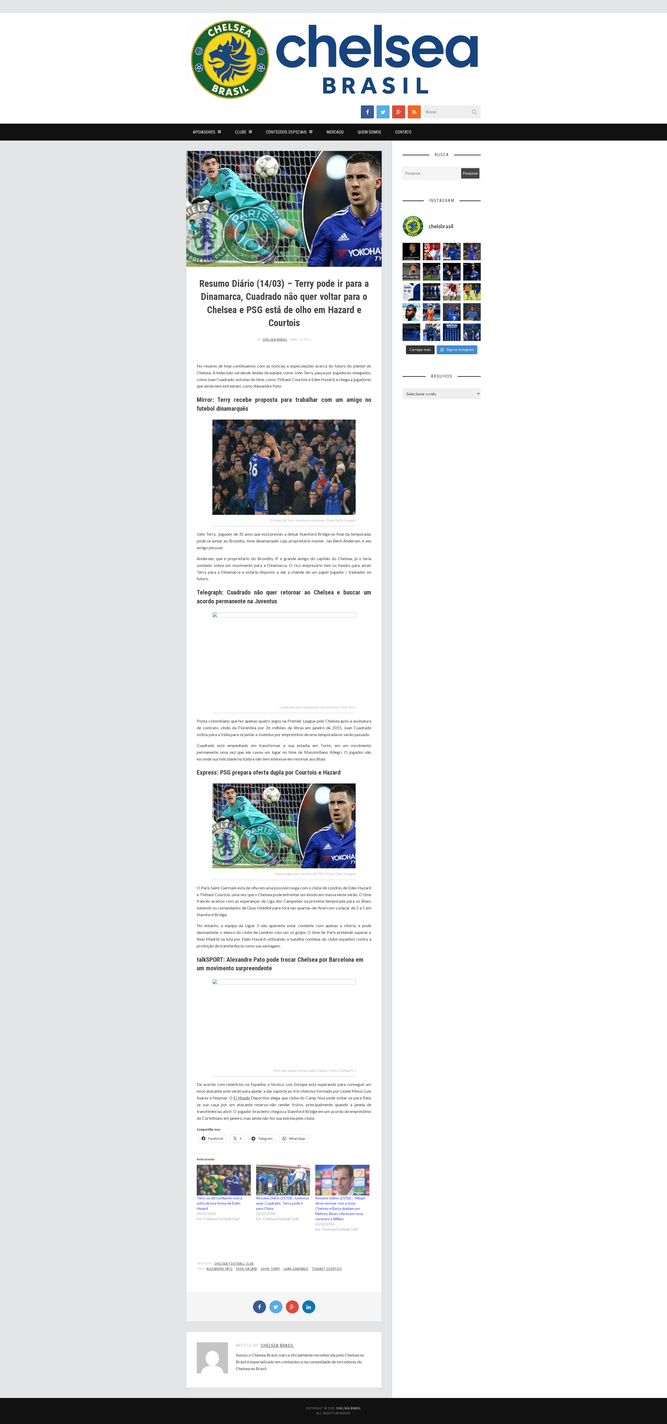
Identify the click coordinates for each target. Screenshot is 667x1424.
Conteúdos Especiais (286, 132)
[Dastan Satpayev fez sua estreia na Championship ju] (452, 292)
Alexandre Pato (220, 1269)
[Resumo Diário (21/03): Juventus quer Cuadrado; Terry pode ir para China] (283, 1180)
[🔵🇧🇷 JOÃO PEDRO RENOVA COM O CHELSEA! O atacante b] (452, 312)
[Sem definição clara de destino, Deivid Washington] (432, 332)
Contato (403, 132)
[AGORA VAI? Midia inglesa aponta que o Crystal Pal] (411, 332)
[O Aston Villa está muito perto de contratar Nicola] (452, 252)
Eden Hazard (246, 1269)
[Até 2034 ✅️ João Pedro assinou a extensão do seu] (472, 312)
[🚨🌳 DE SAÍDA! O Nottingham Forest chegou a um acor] (411, 272)
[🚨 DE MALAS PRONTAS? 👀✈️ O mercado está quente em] (432, 292)
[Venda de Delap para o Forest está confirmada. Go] (411, 252)
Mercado (335, 132)
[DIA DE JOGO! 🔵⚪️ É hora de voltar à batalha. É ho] (411, 292)
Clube (240, 132)
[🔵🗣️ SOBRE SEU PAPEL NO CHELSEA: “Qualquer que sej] (472, 332)
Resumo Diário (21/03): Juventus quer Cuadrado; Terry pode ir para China (282, 1203)
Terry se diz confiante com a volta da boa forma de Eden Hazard (219, 1203)
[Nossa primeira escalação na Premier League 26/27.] (472, 272)
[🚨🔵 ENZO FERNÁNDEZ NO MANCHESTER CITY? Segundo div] (472, 252)
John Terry (270, 1269)
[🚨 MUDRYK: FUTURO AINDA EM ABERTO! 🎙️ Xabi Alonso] (472, 292)
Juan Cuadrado (295, 1269)
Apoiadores (204, 132)
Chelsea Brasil (275, 339)
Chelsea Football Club (234, 1263)
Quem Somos (369, 132)
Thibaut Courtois (327, 1269)
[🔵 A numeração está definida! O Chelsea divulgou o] (452, 332)
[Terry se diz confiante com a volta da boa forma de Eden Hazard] (224, 1180)
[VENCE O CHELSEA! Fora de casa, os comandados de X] (432, 272)
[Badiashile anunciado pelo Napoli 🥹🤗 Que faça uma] (411, 312)
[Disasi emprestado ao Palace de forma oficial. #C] (432, 252)
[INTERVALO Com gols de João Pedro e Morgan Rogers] (452, 272)
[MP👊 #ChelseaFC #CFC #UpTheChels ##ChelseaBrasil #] (432, 312)
